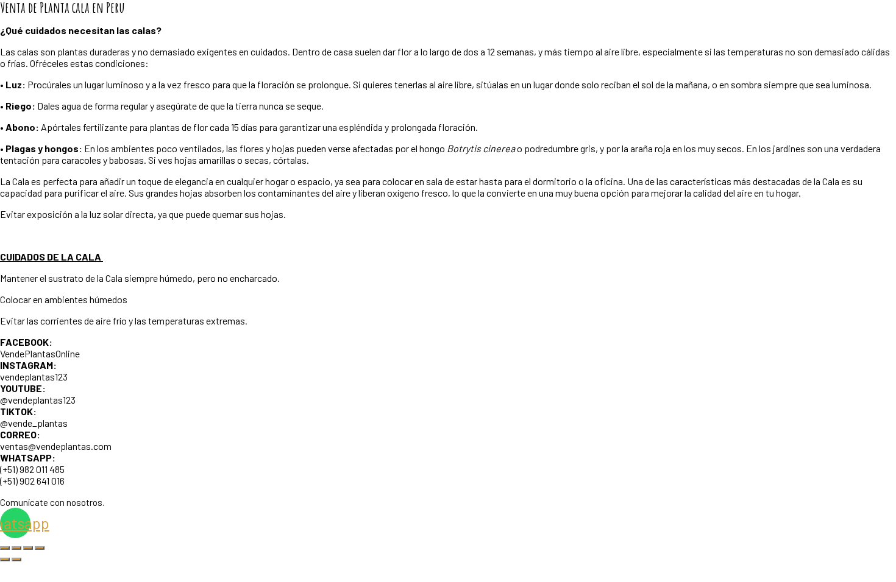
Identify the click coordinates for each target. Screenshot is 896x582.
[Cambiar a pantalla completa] (16, 548)
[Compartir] (28, 548)
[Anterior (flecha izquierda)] (5, 559)
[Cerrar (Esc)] (39, 548)
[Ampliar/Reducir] (5, 548)
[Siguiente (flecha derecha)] (16, 559)
